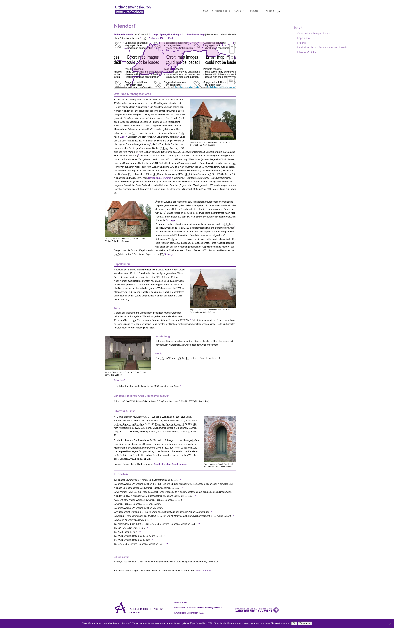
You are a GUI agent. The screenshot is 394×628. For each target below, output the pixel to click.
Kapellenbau (304, 38)
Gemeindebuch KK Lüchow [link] (130, 416)
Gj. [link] (179, 358)
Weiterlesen (305, 623)
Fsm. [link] (116, 155)
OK (294, 623)
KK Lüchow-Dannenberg (192, 34)
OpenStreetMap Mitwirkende (187, 87)
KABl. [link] (120, 532)
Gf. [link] (133, 133)
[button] (173, 67)
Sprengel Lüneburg (169, 34)
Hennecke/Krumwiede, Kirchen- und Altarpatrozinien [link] (142, 480)
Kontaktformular (204, 570)
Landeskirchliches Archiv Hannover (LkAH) (322, 47)
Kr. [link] (129, 174)
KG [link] (146, 34)
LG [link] (162, 358)
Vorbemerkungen (221, 11)
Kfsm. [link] (198, 155)
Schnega (153, 34)
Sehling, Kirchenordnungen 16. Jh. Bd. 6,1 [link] (137, 516)
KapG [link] (138, 34)
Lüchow (123, 136)
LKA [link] (217, 250)
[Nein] (390, 623)
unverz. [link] (165, 524)
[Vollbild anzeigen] (232, 57)
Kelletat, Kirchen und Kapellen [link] (129, 424)
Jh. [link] (126, 99)
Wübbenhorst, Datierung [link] (177, 431)
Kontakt (270, 11)
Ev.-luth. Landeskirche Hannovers (221, 87)
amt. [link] (178, 122)
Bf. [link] (150, 122)
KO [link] (144, 38)
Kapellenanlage (179, 464)
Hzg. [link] (119, 144)
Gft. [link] (172, 144)
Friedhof (166, 464)
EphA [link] (165, 401)
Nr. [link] (119, 401)
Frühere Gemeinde (123, 34)
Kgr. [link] (186, 159)
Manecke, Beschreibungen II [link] (169, 424)
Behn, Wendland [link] (163, 416)
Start (205, 11)
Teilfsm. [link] (164, 148)
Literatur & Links (306, 52)
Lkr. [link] (155, 174)
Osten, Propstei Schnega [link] (161, 500)
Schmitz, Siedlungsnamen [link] (143, 431)
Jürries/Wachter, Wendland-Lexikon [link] (164, 420)
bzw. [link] (190, 201)
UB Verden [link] (121, 492)
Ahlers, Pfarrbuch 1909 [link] (129, 524)
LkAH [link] (152, 524)
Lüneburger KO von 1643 (160, 38)
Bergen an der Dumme (159, 178)
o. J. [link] (177, 440)
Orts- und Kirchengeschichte (313, 33)
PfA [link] (207, 401)
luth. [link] (226, 224)
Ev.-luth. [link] (135, 250)
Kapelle (157, 464)
